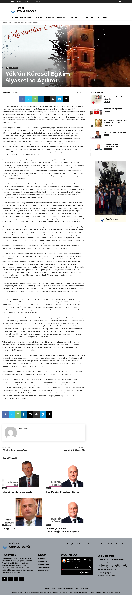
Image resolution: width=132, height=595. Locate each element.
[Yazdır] (53, 99)
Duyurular (107, 111)
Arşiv (11, 22)
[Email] (47, 99)
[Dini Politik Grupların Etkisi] (66, 475)
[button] (118, 17)
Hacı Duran (7, 92)
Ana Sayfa (5, 22)
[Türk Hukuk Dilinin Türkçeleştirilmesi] (96, 147)
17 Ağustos (9, 528)
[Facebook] (111, 1)
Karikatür (106, 101)
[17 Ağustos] (22, 512)
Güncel (14, 68)
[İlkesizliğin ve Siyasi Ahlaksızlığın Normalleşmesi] (66, 512)
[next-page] (95, 154)
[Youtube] (120, 1)
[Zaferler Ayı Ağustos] (96, 111)
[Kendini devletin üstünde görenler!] (96, 99)
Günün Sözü (102, 569)
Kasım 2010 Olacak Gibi (74, 450)
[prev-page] (91, 154)
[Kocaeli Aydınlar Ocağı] (27, 10)
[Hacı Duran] (11, 433)
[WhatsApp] (35, 99)
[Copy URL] (66, 99)
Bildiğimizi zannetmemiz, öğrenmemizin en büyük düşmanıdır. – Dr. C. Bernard (113, 566)
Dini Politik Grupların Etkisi (62, 492)
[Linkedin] (41, 99)
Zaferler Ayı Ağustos (113, 109)
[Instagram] (114, 1)
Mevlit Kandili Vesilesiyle (17, 492)
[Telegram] (59, 99)
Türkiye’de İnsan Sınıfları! (14, 450)
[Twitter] (117, 1)
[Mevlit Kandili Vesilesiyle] (22, 475)
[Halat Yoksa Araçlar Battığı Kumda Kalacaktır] (96, 123)
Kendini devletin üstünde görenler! (111, 559)
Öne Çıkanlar (107, 125)
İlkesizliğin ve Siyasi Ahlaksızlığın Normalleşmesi (63, 530)
